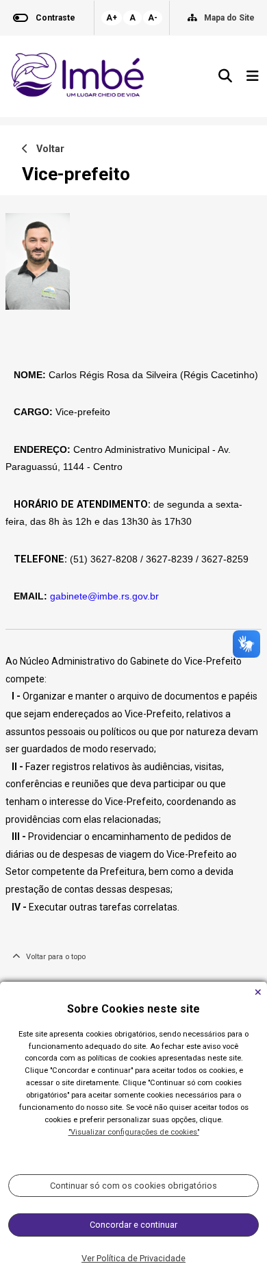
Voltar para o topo (53, 956)
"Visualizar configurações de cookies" (133, 1132)
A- (152, 18)
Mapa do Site (229, 18)
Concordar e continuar (133, 1224)
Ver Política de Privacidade (133, 1258)
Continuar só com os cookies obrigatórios (133, 1185)
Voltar (46, 149)
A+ (111, 18)
